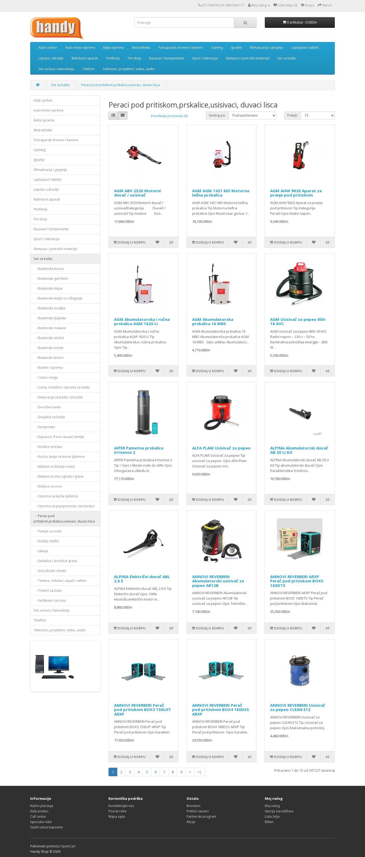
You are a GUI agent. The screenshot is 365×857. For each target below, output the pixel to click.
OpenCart (67, 846)
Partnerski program (201, 816)
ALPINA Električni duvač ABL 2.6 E (142, 579)
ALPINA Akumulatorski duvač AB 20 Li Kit (299, 450)
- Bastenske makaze (50, 328)
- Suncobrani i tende (50, 570)
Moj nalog (272, 806)
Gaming (217, 47)
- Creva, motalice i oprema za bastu (62, 387)
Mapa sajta (116, 816)
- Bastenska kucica (49, 268)
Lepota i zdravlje (51, 58)
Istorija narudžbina (279, 811)
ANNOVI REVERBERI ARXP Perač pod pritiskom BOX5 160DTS (296, 581)
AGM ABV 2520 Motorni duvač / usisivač (137, 193)
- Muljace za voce (48, 486)
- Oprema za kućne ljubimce (56, 496)
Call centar (38, 816)
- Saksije (41, 551)
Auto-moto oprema (80, 47)
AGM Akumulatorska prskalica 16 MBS (212, 321)
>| (200, 772)
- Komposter (44, 427)
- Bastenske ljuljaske (50, 318)
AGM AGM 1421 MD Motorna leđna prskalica (220, 193)
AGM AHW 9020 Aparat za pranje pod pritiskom (296, 193)
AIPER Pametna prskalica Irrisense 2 (138, 450)
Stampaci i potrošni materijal (247, 58)
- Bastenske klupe (48, 288)
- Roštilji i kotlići (46, 541)
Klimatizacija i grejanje (266, 47)
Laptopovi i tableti (305, 47)
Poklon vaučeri (198, 811)
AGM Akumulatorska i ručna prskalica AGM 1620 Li (142, 321)
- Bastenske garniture (51, 278)
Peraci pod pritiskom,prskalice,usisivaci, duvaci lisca (120, 85)
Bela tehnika (141, 47)
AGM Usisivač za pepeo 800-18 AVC (298, 321)
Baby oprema (113, 47)
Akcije (191, 822)
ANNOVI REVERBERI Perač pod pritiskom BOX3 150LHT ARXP (142, 709)
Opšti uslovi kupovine (46, 827)
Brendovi (193, 806)
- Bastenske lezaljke (49, 308)
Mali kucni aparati (85, 58)
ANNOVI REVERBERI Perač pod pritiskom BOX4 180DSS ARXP (220, 709)
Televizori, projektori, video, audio (129, 69)
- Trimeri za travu (48, 590)
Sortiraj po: (217, 115)
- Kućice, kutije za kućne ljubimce (59, 456)
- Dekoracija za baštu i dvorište (58, 397)
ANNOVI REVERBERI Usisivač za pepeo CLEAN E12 (297, 707)
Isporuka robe (41, 822)
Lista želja (272, 816)
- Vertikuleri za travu (50, 600)
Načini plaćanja (41, 806)
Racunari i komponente (166, 58)
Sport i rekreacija (205, 58)
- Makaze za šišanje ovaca (54, 466)
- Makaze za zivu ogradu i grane (59, 476)
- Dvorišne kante (47, 407)
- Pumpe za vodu (47, 531)
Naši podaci (39, 811)
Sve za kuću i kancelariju (56, 69)
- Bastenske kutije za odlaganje (58, 298)
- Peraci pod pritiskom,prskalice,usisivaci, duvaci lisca (64, 519)
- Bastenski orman (48, 347)
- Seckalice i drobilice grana (55, 561)
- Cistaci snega (46, 377)
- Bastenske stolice (49, 338)
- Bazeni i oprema (48, 367)
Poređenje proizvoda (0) (169, 116)
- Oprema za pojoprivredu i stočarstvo (64, 506)
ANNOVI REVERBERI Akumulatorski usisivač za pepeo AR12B (218, 581)
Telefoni (88, 69)
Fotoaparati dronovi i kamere (180, 47)
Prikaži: (292, 115)
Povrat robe (117, 811)
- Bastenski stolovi (48, 357)
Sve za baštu (286, 58)
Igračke (236, 47)
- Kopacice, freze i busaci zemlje (59, 437)
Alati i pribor (47, 47)
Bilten (269, 822)
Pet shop (134, 58)
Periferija (113, 58)
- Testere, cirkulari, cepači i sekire (60, 580)
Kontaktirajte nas (121, 806)
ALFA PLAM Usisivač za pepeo (221, 448)
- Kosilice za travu (48, 446)
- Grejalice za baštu (49, 417)
